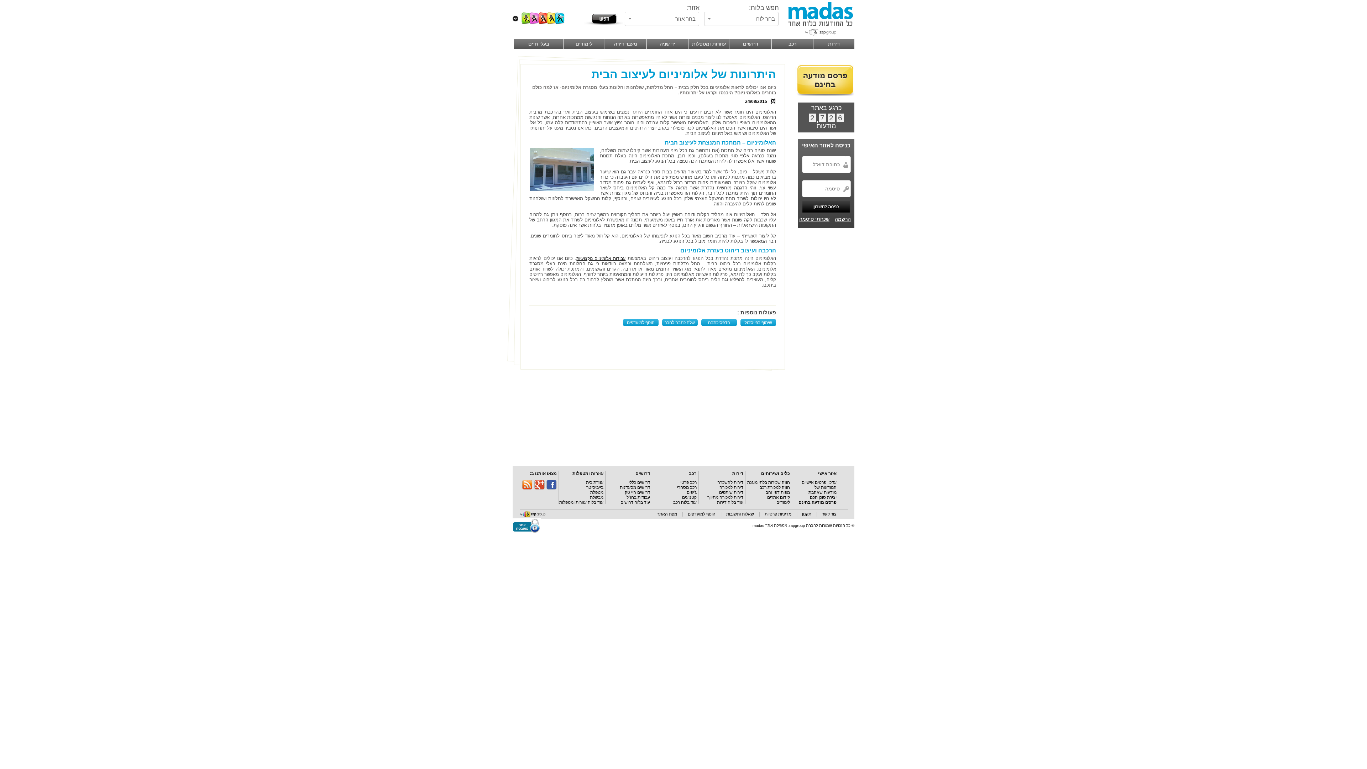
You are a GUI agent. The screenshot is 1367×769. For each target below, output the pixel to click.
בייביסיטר (594, 487)
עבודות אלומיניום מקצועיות (600, 258)
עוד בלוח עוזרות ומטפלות (581, 502)
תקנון (806, 514)
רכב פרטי (688, 482)
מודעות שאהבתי (822, 492)
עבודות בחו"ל (638, 497)
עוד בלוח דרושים (635, 502)
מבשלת (596, 497)
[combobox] (741, 19)
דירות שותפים (731, 492)
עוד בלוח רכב (685, 502)
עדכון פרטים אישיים (819, 482)
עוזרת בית (594, 482)
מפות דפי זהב (778, 492)
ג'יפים (692, 492)
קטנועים (689, 497)
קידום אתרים (778, 497)
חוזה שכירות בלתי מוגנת (768, 482)
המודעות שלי (825, 487)
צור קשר (829, 514)
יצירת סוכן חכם (823, 497)
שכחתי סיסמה (814, 219)
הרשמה (843, 219)
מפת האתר (667, 514)
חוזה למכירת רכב (775, 487)
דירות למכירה (731, 487)
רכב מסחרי (687, 487)
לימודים (783, 502)
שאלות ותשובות (740, 514)
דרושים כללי (639, 482)
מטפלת (596, 492)
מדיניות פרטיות (778, 514)
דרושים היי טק (637, 492)
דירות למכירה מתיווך (725, 497)
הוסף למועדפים (641, 322)
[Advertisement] (654, 350)
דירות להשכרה (730, 482)
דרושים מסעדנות (635, 487)
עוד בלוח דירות (730, 502)
